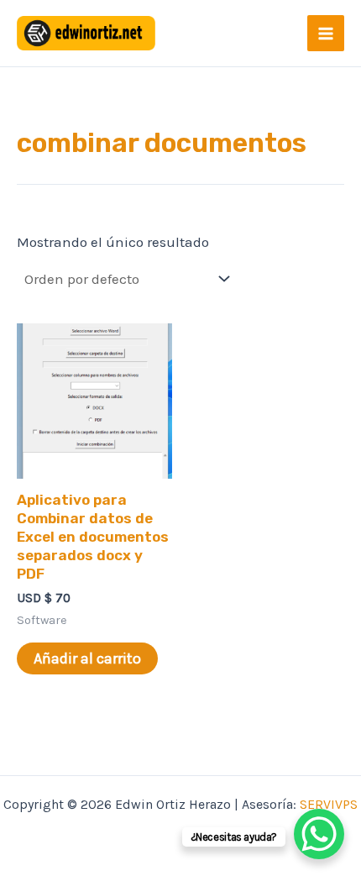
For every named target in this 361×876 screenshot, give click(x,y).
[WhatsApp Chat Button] (319, 834)
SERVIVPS (329, 804)
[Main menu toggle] (325, 33)
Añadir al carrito (87, 658)
